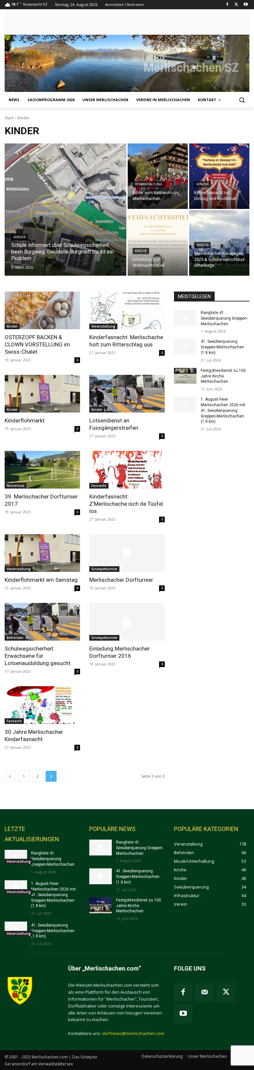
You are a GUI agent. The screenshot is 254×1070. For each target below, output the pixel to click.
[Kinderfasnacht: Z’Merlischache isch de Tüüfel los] (127, 470)
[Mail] (204, 992)
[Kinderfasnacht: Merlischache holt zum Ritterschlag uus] (127, 310)
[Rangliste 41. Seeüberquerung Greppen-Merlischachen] (185, 318)
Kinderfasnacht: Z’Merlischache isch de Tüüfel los (126, 503)
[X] (236, 5)
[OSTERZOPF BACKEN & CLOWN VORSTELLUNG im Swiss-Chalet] (42, 310)
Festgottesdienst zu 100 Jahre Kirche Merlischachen (223, 376)
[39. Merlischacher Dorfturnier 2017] (42, 470)
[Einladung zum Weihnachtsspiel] (158, 243)
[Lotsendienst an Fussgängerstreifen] (127, 394)
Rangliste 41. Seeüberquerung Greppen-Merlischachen (224, 318)
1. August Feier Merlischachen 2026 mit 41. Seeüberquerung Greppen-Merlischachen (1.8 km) (223, 410)
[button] (241, 100)
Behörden (15, 637)
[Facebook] (227, 5)
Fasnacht (98, 485)
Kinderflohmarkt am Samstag (41, 579)
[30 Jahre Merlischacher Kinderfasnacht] (42, 705)
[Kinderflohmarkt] (42, 394)
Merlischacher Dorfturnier (121, 579)
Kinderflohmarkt (25, 420)
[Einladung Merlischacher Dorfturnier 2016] (127, 622)
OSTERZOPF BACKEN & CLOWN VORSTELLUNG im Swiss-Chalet (37, 344)
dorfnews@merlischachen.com (133, 1033)
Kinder (19, 237)
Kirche (141, 251)
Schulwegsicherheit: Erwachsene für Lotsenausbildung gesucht (37, 655)
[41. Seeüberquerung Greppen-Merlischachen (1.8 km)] (185, 347)
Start (9, 118)
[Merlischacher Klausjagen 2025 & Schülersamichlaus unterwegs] (219, 243)
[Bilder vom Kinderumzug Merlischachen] (158, 176)
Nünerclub (15, 485)
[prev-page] (10, 776)
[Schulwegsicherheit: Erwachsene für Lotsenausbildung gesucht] (42, 622)
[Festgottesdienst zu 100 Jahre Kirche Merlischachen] (185, 376)
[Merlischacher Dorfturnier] (127, 553)
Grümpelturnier (104, 569)
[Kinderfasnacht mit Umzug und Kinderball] (219, 176)
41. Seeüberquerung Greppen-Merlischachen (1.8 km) (222, 347)
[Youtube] (245, 5)
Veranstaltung (148, 184)
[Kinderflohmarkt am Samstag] (42, 553)
